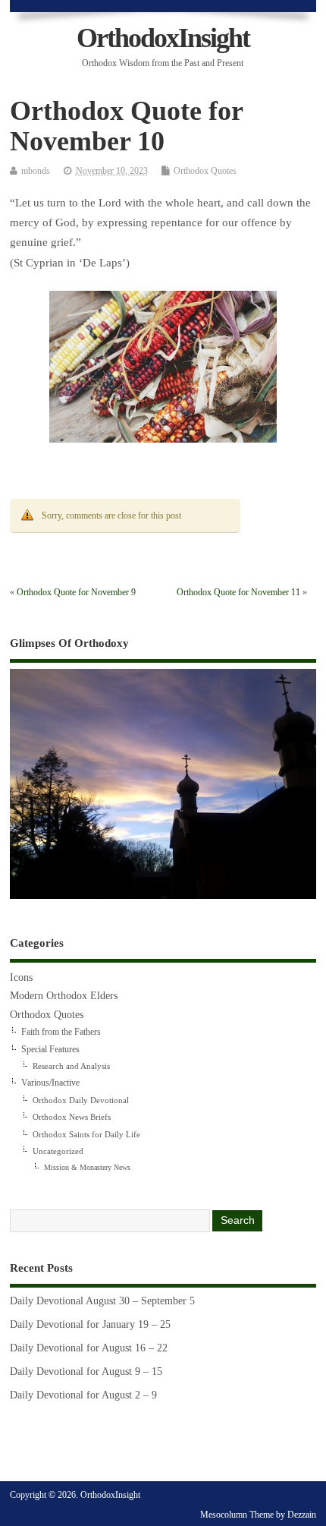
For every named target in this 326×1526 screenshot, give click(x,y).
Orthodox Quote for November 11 (238, 592)
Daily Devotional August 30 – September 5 (102, 1301)
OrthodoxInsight (163, 38)
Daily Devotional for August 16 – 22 (89, 1348)
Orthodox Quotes (205, 171)
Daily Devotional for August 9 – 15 (86, 1371)
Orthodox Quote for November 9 (76, 592)
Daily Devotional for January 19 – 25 (90, 1324)
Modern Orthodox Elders (64, 995)
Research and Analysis (71, 1065)
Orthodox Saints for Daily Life (86, 1134)
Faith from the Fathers (61, 1031)
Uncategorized (58, 1151)
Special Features (50, 1049)
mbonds (35, 171)
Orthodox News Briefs (72, 1116)
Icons (21, 977)
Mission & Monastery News (87, 1167)
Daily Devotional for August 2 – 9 (83, 1395)
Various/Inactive (50, 1082)
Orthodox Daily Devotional (81, 1100)
